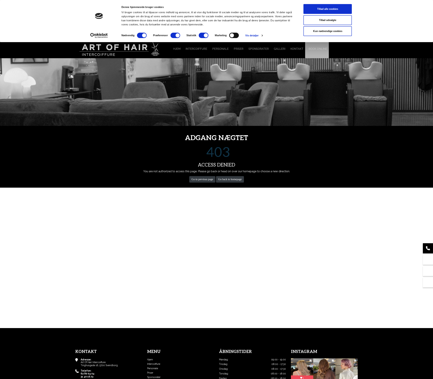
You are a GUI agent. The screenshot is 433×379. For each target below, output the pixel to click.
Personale (152, 368)
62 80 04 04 (87, 373)
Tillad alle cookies (327, 8)
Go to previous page (202, 179)
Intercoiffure (153, 364)
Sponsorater (154, 377)
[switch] (175, 35)
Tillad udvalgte (327, 20)
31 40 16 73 (87, 376)
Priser (150, 373)
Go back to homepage (230, 179)
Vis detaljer (252, 35)
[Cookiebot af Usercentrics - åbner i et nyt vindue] (99, 35)
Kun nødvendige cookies (327, 31)
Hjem (150, 359)
